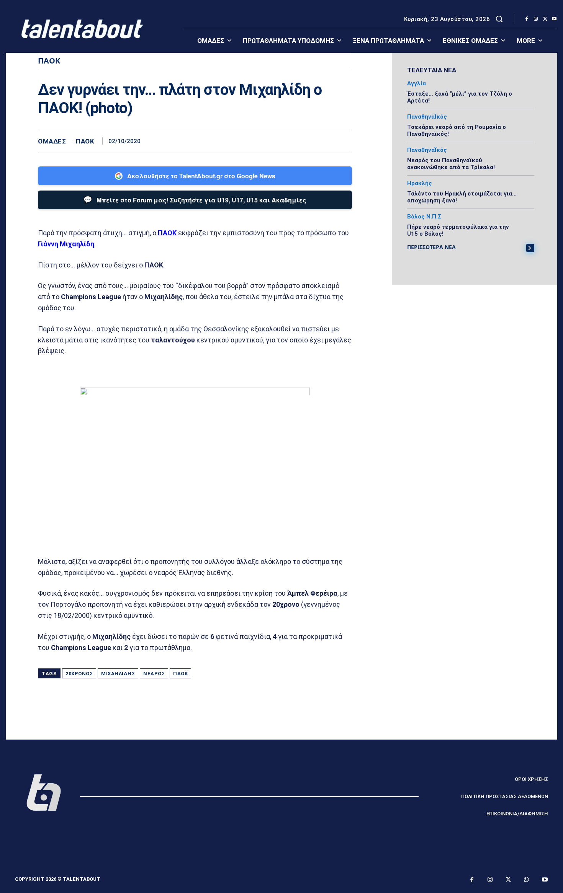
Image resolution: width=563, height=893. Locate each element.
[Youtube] (554, 19)
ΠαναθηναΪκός (427, 117)
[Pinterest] (326, 140)
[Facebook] (526, 19)
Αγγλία (416, 83)
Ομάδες (52, 141)
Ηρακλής (419, 183)
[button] (499, 19)
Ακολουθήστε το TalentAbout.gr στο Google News (201, 175)
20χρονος (79, 673)
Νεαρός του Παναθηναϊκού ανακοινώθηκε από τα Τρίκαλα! (451, 164)
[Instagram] (535, 19)
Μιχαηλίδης (118, 673)
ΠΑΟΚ (85, 141)
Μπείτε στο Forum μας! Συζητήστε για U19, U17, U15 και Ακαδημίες (194, 199)
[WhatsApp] (344, 140)
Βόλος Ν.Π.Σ (424, 217)
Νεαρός (154, 673)
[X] (545, 19)
